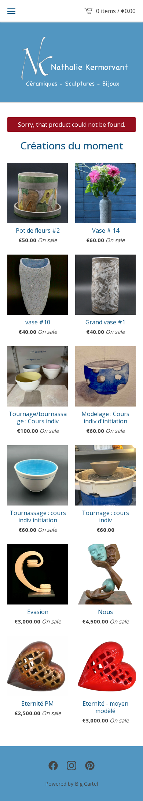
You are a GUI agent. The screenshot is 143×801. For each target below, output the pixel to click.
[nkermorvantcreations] (71, 62)
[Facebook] (53, 765)
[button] (11, 11)
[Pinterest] (90, 765)
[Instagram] (71, 765)
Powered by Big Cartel (71, 783)
